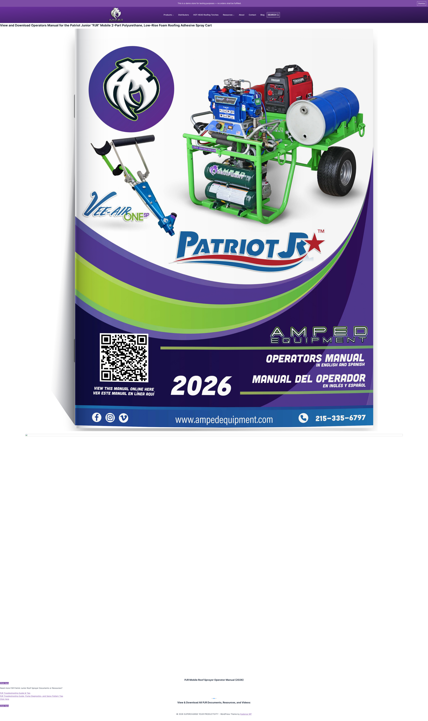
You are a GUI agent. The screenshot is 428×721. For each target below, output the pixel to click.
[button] (212, 698)
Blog (262, 15)
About (241, 15)
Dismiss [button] (421, 3)
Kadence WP (246, 714)
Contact (252, 15)
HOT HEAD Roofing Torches (205, 15)
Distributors (183, 15)
